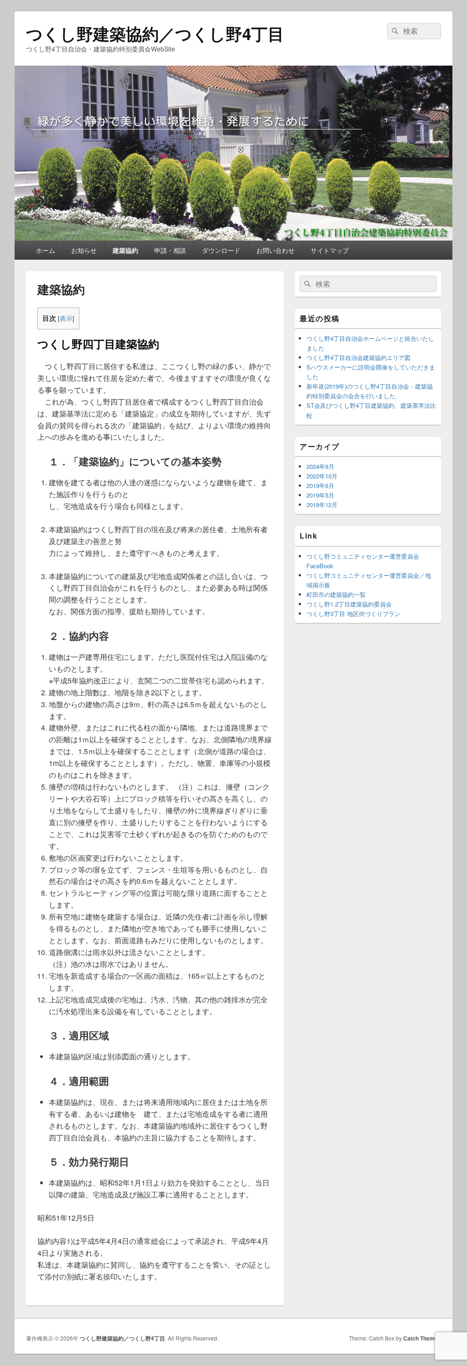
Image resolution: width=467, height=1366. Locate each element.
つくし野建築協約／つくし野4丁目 (155, 33)
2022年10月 (321, 476)
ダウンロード (221, 250)
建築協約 (125, 250)
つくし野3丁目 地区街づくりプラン (353, 613)
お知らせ (84, 250)
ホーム (45, 250)
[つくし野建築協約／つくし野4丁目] (233, 237)
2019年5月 (320, 495)
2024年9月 (320, 466)
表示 (66, 318)
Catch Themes (422, 1338)
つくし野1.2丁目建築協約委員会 (349, 604)
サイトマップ (330, 250)
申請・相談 (170, 250)
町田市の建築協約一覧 (336, 594)
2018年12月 (321, 504)
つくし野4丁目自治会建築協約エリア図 (358, 357)
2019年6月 (320, 485)
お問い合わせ (275, 250)
